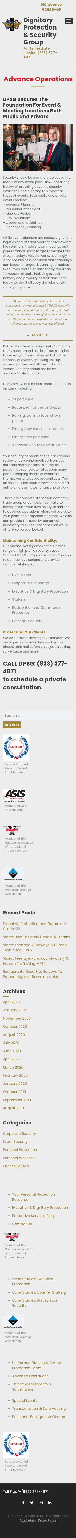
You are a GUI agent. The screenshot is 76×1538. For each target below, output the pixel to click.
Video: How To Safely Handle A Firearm (36, 937)
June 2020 (12, 1051)
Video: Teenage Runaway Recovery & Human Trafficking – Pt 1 (36, 961)
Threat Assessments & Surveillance (31, 1387)
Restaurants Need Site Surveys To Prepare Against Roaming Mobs (32, 974)
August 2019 (13, 1108)
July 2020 (11, 1042)
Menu (69, 21)
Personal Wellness (18, 1158)
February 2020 (15, 1075)
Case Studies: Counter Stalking (39, 1292)
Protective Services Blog (33, 1215)
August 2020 (14, 1034)
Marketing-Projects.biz (38, 1520)
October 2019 (14, 1091)
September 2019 (17, 1100)
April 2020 (11, 1059)
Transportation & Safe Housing (39, 1408)
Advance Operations (30, 1376)
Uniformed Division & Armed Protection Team (36, 1365)
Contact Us (22, 1224)
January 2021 (14, 1010)
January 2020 (15, 1083)
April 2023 (11, 1002)
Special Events (24, 1400)
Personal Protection (20, 1149)
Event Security (15, 1141)
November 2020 (17, 1018)
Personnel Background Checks (38, 1416)
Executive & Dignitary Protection (40, 1207)
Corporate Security (19, 1133)
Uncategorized (16, 1166)
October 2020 (15, 1026)
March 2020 (13, 1067)
